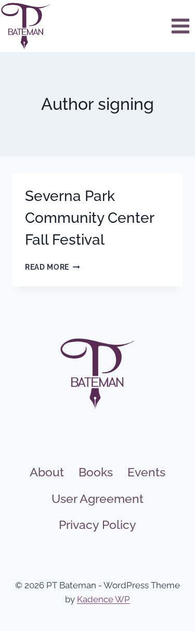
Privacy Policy (97, 525)
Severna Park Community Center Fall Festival (89, 217)
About (47, 472)
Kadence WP (103, 599)
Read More (52, 267)
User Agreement (97, 498)
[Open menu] (180, 25)
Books (96, 472)
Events (146, 472)
